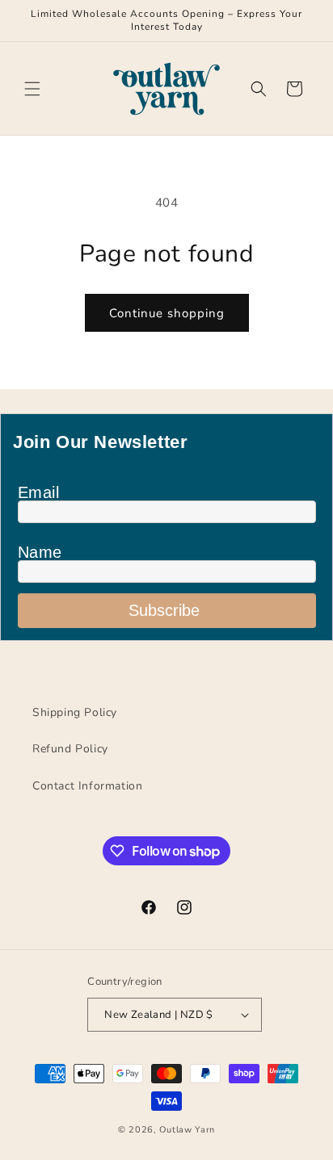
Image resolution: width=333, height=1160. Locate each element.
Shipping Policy (74, 712)
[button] (32, 89)
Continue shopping (167, 313)
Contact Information (87, 786)
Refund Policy (70, 748)
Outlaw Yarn (187, 1130)
